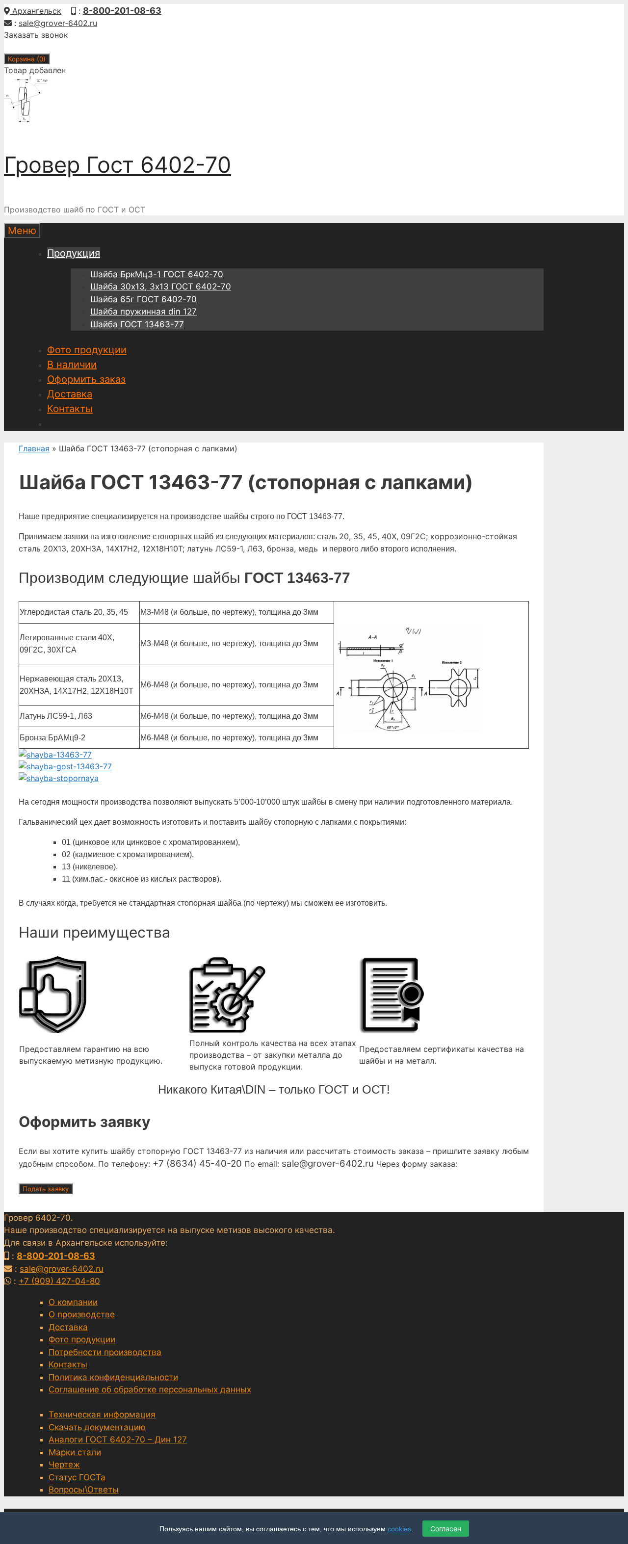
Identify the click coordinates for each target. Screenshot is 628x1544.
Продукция (73, 253)
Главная (34, 448)
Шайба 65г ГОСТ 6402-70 (143, 299)
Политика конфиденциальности (113, 1377)
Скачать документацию (97, 1427)
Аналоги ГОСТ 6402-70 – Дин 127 (118, 1439)
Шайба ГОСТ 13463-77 (137, 324)
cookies (399, 1529)
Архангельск (35, 11)
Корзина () (27, 59)
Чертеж (64, 1464)
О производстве (82, 1314)
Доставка (69, 394)
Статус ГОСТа (77, 1477)
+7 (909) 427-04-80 (59, 1281)
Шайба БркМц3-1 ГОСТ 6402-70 (156, 274)
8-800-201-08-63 (122, 10)
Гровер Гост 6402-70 (117, 164)
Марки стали (75, 1452)
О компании (73, 1302)
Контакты (70, 409)
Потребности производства (105, 1352)
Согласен (445, 1528)
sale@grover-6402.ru (58, 23)
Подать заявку (46, 1189)
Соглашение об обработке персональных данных (150, 1389)
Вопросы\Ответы (84, 1489)
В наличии (72, 364)
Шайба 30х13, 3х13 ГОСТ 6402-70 (160, 286)
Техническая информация (102, 1414)
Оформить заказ (86, 379)
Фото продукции (87, 350)
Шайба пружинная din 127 (143, 311)
